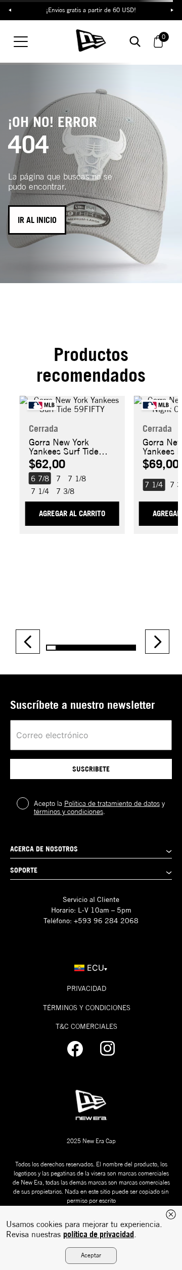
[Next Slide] (157, 641)
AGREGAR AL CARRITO (72, 513)
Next (172, 10)
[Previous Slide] (28, 641)
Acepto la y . (99, 807)
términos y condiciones (68, 811)
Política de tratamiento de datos (112, 803)
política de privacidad (98, 1234)
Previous (10, 10)
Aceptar (91, 1255)
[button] (40, 478)
